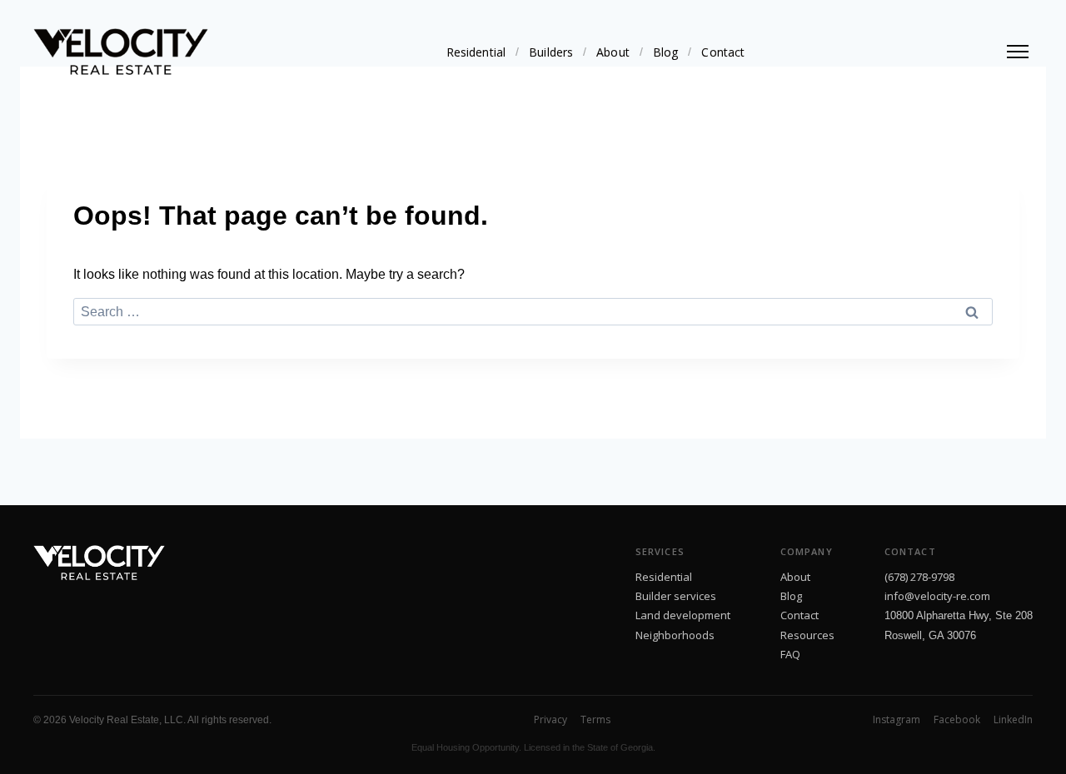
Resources (807, 635)
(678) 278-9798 (919, 576)
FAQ (790, 654)
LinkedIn (1013, 719)
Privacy (550, 719)
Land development (682, 615)
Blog (666, 52)
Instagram (896, 719)
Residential (476, 52)
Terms (595, 719)
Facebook (957, 719)
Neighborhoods (675, 635)
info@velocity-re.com (937, 595)
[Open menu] (1018, 52)
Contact (723, 52)
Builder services (675, 595)
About (613, 52)
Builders (551, 52)
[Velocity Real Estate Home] (120, 51)
